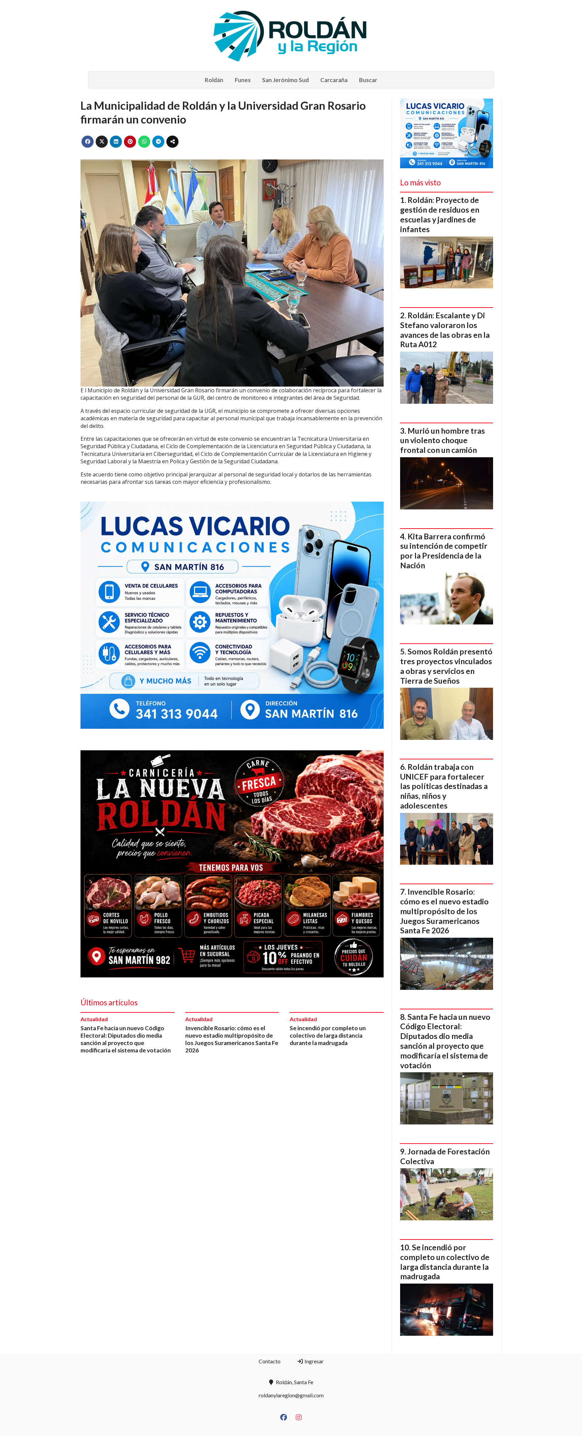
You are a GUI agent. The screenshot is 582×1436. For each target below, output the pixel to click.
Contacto (270, 1361)
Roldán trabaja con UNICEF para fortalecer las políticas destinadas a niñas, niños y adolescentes (444, 786)
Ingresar (313, 1361)
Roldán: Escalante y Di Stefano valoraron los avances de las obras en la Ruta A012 (445, 330)
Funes (243, 79)
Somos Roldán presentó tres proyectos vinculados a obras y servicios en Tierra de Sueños (446, 666)
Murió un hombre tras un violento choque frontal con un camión (442, 440)
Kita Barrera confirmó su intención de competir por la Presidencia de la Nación (443, 551)
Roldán (214, 79)
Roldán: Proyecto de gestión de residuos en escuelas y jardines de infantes (439, 214)
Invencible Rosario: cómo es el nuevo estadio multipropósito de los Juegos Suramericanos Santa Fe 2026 (231, 1039)
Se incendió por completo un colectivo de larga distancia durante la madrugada (328, 1035)
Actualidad (94, 1019)
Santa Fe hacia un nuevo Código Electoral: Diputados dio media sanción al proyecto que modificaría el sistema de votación (125, 1039)
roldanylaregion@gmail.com (291, 1395)
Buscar (368, 79)
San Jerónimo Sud (285, 79)
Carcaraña (334, 79)
